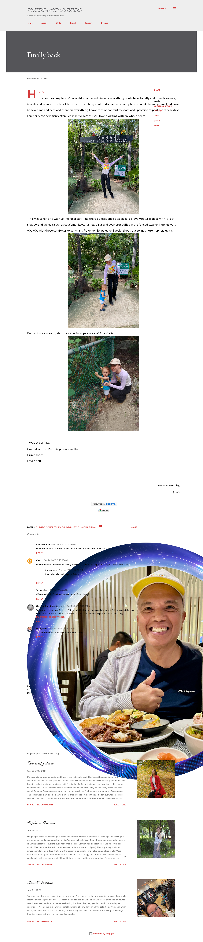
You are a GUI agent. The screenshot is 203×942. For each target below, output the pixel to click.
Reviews (89, 23)
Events (104, 23)
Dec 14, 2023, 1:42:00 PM (71, 570)
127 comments (45, 864)
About (44, 23)
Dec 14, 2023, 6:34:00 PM (79, 606)
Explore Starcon (41, 823)
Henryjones (41, 628)
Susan (39, 590)
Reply (39, 553)
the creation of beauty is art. (50, 606)
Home (30, 23)
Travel (73, 23)
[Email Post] (100, 527)
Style (58, 23)
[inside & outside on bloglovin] (104, 505)
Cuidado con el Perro (163, 106)
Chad (38, 560)
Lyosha (157, 120)
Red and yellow (40, 763)
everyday (158, 110)
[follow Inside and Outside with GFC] (104, 511)
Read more (120, 804)
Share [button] (157, 90)
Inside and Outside (54, 10)
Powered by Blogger (103, 933)
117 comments (45, 804)
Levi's (156, 115)
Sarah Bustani (40, 882)
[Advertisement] (49, 716)
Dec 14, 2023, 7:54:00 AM (56, 590)
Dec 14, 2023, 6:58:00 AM (56, 560)
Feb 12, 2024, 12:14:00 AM (62, 628)
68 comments (44, 921)
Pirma (156, 125)
